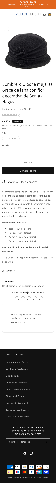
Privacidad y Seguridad (17, 403)
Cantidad (6, 145)
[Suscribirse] (46, 441)
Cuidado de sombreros (17, 382)
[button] (5, 14)
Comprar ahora (28, 170)
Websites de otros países (18, 416)
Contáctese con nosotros (18, 389)
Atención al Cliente (15, 396)
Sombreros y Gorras (22, 477)
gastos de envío (25, 126)
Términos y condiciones (17, 409)
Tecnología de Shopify (39, 477)
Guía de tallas (12, 375)
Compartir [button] (11, 270)
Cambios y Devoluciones (17, 368)
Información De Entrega (17, 362)
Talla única (12, 139)
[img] (9, 115)
